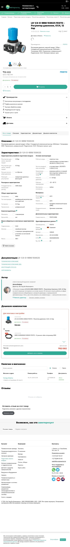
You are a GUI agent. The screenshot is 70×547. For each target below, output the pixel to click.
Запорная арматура (7, 456)
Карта (64, 368)
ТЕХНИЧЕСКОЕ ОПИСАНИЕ (9, 261)
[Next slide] (64, 341)
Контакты (21, 448)
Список (54, 368)
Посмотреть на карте (58, 453)
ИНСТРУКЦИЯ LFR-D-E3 (8, 267)
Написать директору (20, 297)
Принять (62, 539)
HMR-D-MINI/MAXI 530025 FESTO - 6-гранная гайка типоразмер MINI (35, 335)
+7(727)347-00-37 (57, 456)
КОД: (60, 31)
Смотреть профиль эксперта (37, 297)
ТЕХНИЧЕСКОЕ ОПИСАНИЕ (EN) (11, 264)
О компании (21, 451)
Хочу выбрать (54, 539)
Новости (20, 459)
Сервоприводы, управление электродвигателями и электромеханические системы (8, 490)
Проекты (20, 465)
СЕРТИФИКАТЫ (6, 270)
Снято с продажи (6, 497)
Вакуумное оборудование (9, 472)
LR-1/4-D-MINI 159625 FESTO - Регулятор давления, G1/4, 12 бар (34, 319)
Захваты (3, 475)
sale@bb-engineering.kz (59, 461)
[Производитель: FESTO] (63, 72)
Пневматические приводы (9, 448)
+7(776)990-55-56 (57, 458)
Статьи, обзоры (22, 462)
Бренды (20, 454)
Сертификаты (22, 457)
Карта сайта (21, 467)
